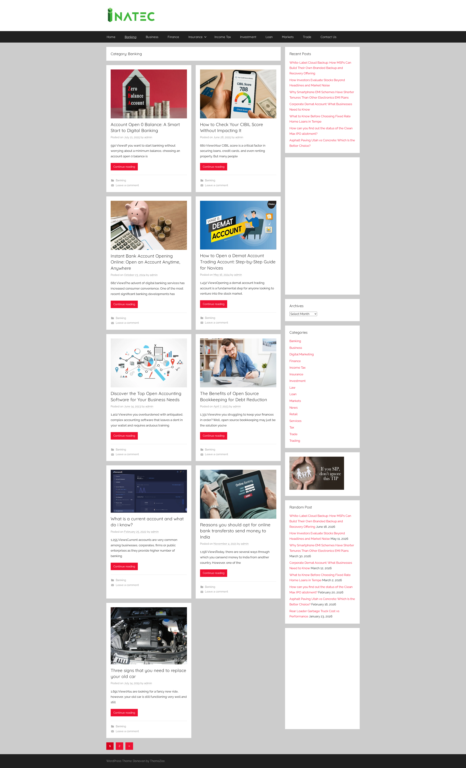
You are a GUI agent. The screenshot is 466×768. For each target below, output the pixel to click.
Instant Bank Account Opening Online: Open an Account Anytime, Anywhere (145, 262)
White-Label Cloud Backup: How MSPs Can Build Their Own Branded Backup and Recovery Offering (320, 68)
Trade (307, 37)
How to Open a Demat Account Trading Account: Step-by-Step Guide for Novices (238, 261)
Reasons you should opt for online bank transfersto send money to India (235, 531)
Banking (131, 37)
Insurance (195, 37)
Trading (294, 440)
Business (152, 37)
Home (111, 37)
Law (292, 387)
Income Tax (222, 37)
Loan (269, 37)
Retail (293, 414)
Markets (288, 37)
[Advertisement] (321, 230)
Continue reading (124, 166)
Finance (173, 37)
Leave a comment (127, 185)
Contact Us (328, 37)
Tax (291, 427)
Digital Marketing (301, 354)
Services (295, 421)
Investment (248, 37)
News (293, 407)
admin (148, 137)
